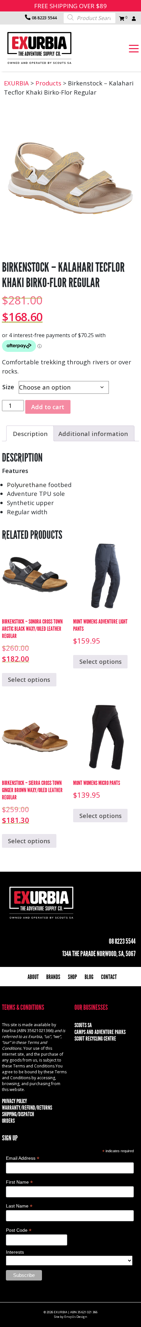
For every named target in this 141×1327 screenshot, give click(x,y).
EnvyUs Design (75, 1317)
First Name (19, 1182)
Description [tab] (30, 433)
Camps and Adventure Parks (100, 1032)
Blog (89, 977)
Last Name (19, 1206)
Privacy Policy (14, 1101)
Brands (53, 977)
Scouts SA (83, 1025)
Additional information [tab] (93, 433)
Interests (15, 1252)
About (33, 977)
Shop (72, 977)
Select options (29, 679)
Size (8, 387)
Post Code (18, 1230)
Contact (109, 977)
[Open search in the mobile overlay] (89, 17)
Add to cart (47, 407)
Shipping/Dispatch (18, 1114)
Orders (8, 1121)
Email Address (22, 1158)
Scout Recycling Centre (95, 1038)
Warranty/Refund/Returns (27, 1107)
